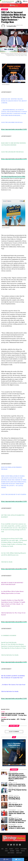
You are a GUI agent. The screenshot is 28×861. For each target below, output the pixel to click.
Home (2, 849)
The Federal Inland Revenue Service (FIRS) (13, 176)
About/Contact (11, 853)
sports (6, 851)
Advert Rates (19, 853)
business (11, 849)
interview (12, 851)
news (6, 849)
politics (17, 849)
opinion (17, 851)
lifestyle (23, 851)
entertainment (24, 849)
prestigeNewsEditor (11, 26)
